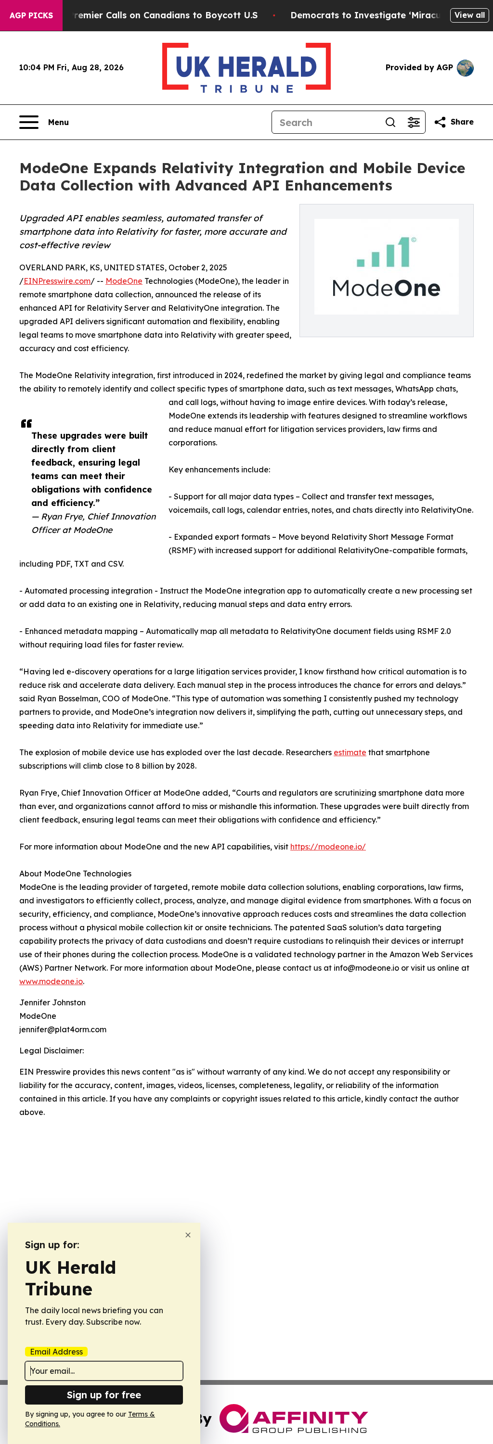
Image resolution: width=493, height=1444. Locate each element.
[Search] (390, 122)
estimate (350, 752)
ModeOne (124, 281)
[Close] (188, 1235)
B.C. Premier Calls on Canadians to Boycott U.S (154, 15)
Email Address (56, 1351)
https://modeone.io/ (328, 846)
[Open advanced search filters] (413, 122)
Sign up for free (104, 1395)
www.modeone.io (51, 981)
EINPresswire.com (57, 281)
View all (469, 15)
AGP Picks (31, 15)
